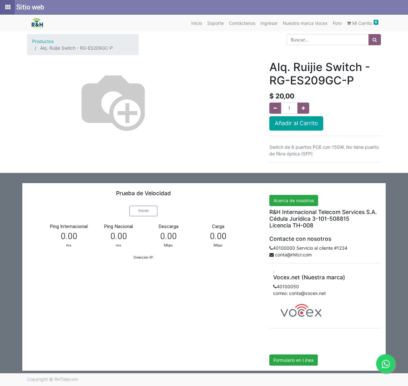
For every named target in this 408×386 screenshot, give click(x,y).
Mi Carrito (364, 23)
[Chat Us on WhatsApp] (385, 363)
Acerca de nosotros (293, 200)
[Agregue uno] (303, 108)
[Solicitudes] (7, 7)
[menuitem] (197, 23)
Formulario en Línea (293, 360)
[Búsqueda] (374, 39)
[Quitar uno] (275, 108)
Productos (43, 41)
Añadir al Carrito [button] (296, 123)
